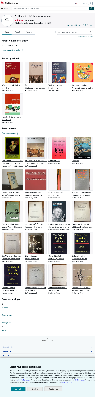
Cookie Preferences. (22, 380)
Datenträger (7, 315)
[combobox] (50, 8)
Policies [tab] (29, 32)
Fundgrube (6, 322)
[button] (90, 32)
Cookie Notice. (80, 380)
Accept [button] (18, 389)
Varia (4, 330)
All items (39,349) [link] (9, 134)
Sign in (85, 3)
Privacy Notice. (67, 382)
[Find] (91, 8)
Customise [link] (53, 389)
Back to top (47, 341)
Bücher (5, 307)
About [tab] (17, 32)
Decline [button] (35, 389)
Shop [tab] (7, 32)
